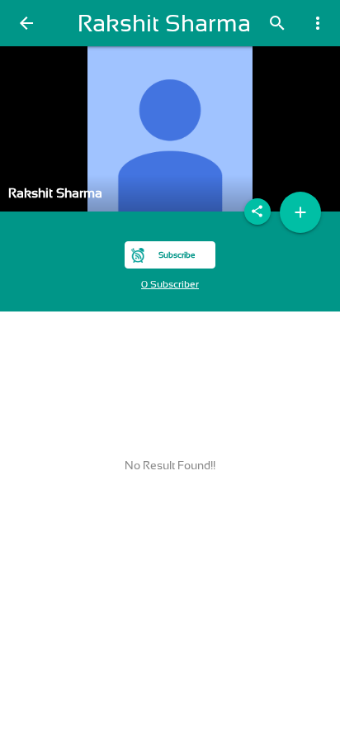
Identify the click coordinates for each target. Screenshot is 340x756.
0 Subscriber (170, 284)
